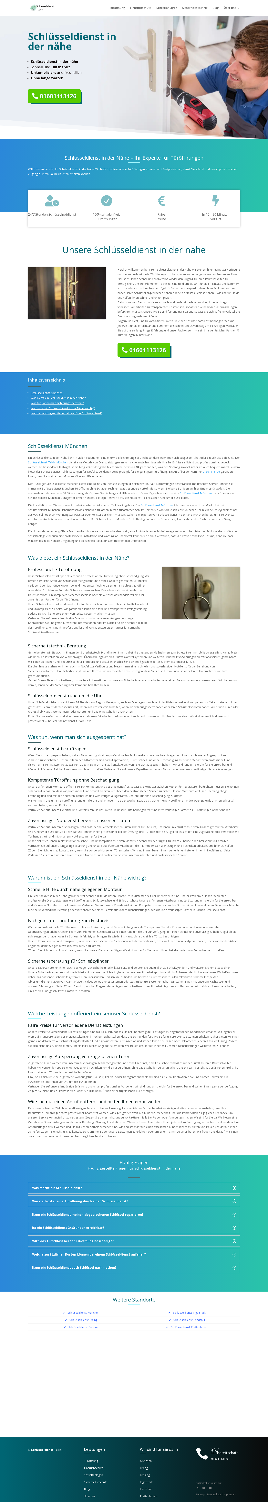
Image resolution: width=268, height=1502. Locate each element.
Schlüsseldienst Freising (83, 1327)
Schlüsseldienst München (196, 493)
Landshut (146, 1489)
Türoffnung (91, 1461)
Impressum (229, 1494)
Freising (145, 1475)
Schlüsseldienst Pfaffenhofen (189, 1327)
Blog (216, 8)
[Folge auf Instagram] (203, 1488)
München (146, 1461)
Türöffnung (117, 8)
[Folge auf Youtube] (210, 1488)
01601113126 (58, 96)
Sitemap (200, 1494)
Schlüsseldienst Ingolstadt (189, 1312)
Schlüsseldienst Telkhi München (48, 462)
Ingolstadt (146, 1482)
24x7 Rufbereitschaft (224, 1451)
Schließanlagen (166, 8)
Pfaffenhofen (148, 1496)
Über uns (230, 8)
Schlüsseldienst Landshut (189, 1320)
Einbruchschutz (140, 8)
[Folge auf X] (198, 1488)
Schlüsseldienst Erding (83, 1320)
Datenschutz (214, 1494)
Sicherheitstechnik (195, 8)
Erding (144, 1468)
